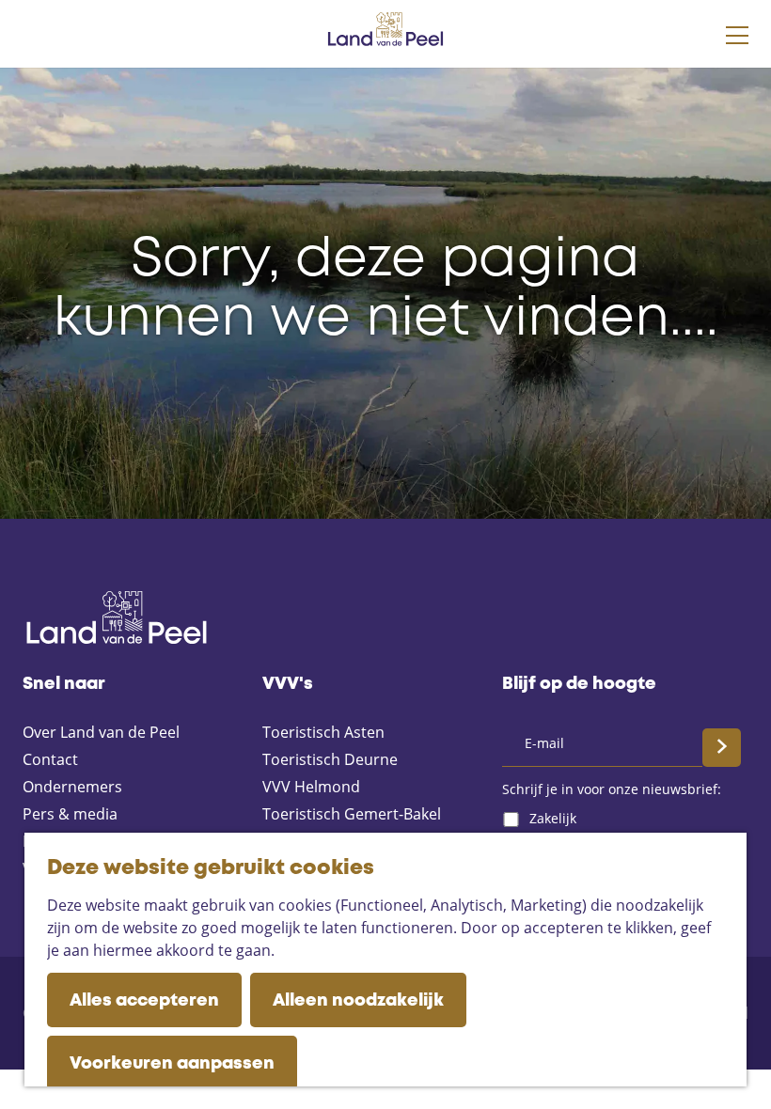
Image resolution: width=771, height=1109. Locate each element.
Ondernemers (72, 786)
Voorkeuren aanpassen (172, 1063)
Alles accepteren (144, 1000)
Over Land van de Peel (101, 732)
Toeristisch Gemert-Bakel (351, 814)
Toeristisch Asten (323, 732)
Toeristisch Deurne (330, 759)
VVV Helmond (311, 786)
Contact (50, 759)
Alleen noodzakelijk (358, 1000)
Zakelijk (552, 818)
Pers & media (70, 814)
